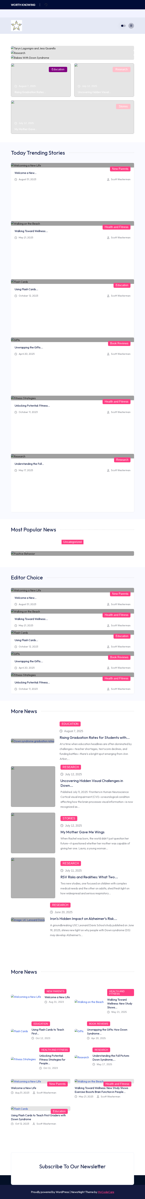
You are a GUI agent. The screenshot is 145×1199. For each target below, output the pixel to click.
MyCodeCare (106, 1192)
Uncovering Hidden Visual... (94, 92)
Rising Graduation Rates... (30, 92)
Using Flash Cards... (26, 289)
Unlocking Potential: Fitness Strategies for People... (52, 1059)
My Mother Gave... (25, 129)
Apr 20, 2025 (98, 1038)
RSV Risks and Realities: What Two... (89, 877)
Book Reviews (119, 343)
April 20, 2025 (27, 353)
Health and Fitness (116, 227)
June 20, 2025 (63, 912)
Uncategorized (72, 541)
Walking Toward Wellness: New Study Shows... (119, 1003)
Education (58, 69)
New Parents (120, 168)
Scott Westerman (120, 179)
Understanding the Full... (29, 463)
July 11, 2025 (73, 870)
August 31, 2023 (27, 179)
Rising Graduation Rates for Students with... (95, 737)
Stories (123, 106)
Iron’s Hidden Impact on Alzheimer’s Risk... (83, 918)
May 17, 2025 (26, 470)
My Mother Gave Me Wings (82, 832)
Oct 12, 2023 (43, 1038)
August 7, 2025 (73, 731)
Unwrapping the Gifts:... (28, 347)
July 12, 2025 (73, 774)
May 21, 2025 (26, 237)
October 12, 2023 (28, 295)
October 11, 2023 (28, 412)
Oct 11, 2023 (51, 1068)
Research (121, 69)
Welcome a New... (25, 173)
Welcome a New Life (57, 997)
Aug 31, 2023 (56, 1001)
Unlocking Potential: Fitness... (32, 405)
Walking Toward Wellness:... (31, 231)
